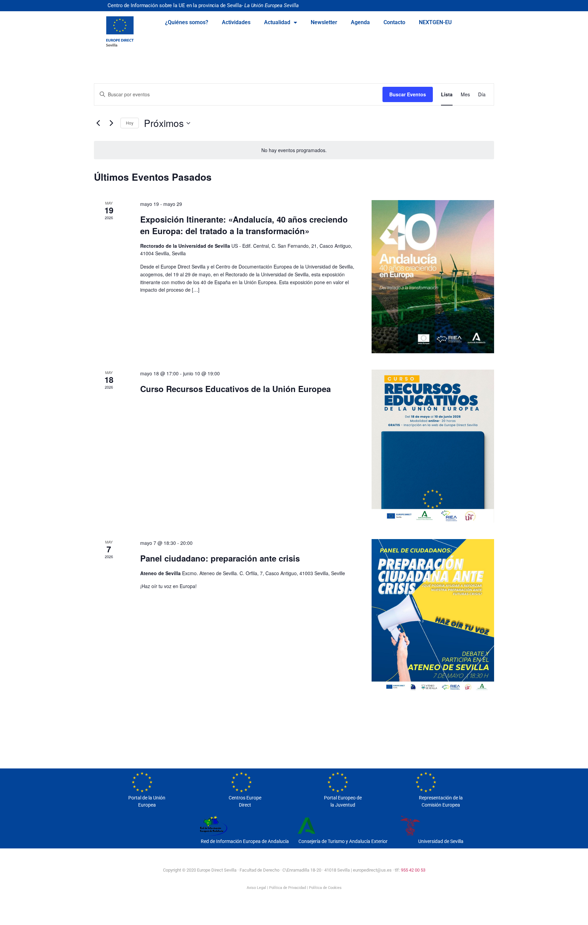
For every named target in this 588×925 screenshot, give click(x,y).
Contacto (394, 22)
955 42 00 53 (413, 870)
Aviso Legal (256, 888)
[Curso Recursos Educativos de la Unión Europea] (433, 446)
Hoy (129, 123)
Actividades (236, 22)
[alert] (294, 150)
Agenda (360, 22)
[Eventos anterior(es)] (98, 123)
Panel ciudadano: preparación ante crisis (220, 558)
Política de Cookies (325, 888)
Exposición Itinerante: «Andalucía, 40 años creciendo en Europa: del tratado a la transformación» (244, 225)
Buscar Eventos (407, 94)
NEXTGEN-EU (435, 22)
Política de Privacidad (287, 888)
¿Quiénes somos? (186, 22)
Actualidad (277, 22)
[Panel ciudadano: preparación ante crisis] (433, 615)
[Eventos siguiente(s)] (111, 123)
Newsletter (324, 22)
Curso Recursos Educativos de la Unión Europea (235, 388)
